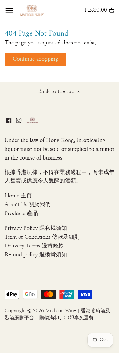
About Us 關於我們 (28, 204)
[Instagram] (18, 120)
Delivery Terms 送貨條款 (34, 246)
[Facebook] (8, 120)
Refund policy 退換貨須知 (36, 255)
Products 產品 (21, 213)
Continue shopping (35, 59)
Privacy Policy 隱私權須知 (36, 228)
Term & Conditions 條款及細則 (42, 237)
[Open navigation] (9, 10)
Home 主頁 (18, 196)
